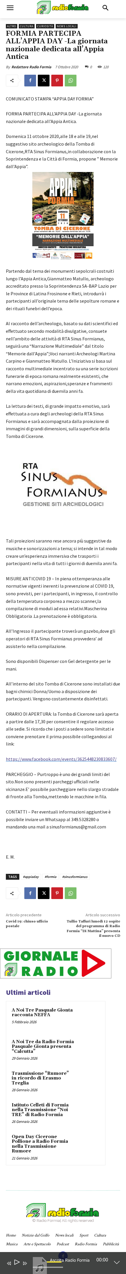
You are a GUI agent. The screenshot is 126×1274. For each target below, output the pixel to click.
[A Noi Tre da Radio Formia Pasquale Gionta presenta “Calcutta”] (88, 1049)
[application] (58, 1264)
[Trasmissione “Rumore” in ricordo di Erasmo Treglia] (88, 1081)
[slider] (55, 1266)
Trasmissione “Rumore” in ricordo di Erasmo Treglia (40, 1078)
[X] (44, 80)
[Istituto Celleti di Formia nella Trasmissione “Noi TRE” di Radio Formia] (88, 1113)
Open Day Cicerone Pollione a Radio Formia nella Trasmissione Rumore (40, 1144)
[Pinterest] (57, 80)
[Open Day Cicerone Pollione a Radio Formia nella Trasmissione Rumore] (88, 1144)
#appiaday (31, 876)
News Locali (66, 26)
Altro (11, 26)
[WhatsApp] (70, 80)
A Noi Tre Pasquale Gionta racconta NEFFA (42, 1012)
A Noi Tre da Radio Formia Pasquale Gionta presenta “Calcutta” (43, 1046)
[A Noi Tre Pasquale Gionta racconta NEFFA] (88, 1018)
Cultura (26, 26)
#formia (50, 876)
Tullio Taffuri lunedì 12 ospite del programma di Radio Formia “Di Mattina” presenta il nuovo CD (93, 928)
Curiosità (45, 26)
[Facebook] (30, 80)
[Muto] (33, 1267)
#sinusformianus (74, 876)
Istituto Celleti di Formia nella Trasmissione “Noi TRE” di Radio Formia (40, 1110)
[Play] (16, 1263)
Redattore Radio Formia (31, 66)
